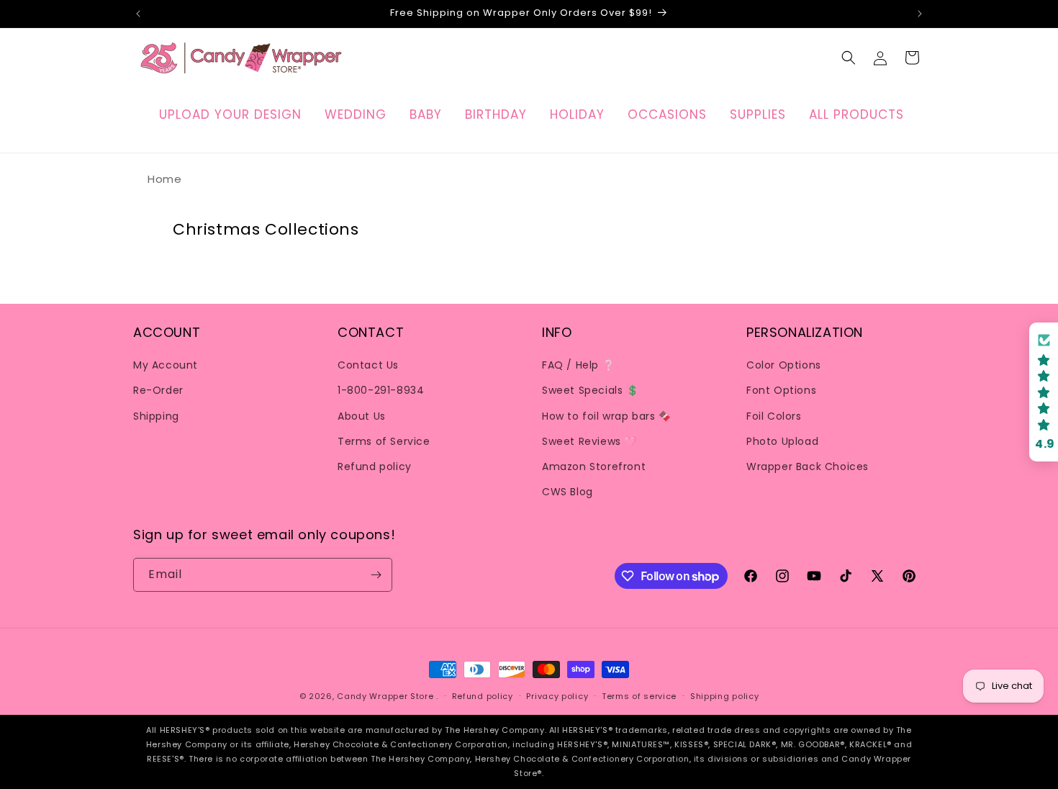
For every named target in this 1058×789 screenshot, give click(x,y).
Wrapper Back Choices (807, 466)
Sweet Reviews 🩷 (589, 441)
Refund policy (375, 466)
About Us (362, 416)
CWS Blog (567, 491)
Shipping (156, 416)
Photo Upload (782, 441)
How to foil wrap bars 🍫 (607, 416)
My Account (165, 365)
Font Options (781, 390)
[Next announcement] (920, 13)
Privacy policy (557, 696)
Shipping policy (724, 696)
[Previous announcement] (138, 13)
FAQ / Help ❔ (578, 365)
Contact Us (368, 365)
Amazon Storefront (594, 466)
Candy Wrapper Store (385, 696)
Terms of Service (384, 441)
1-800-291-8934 (381, 390)
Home (164, 178)
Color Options (783, 365)
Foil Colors (774, 416)
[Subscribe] (376, 575)
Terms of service (639, 696)
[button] (848, 57)
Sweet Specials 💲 (590, 390)
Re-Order (158, 390)
